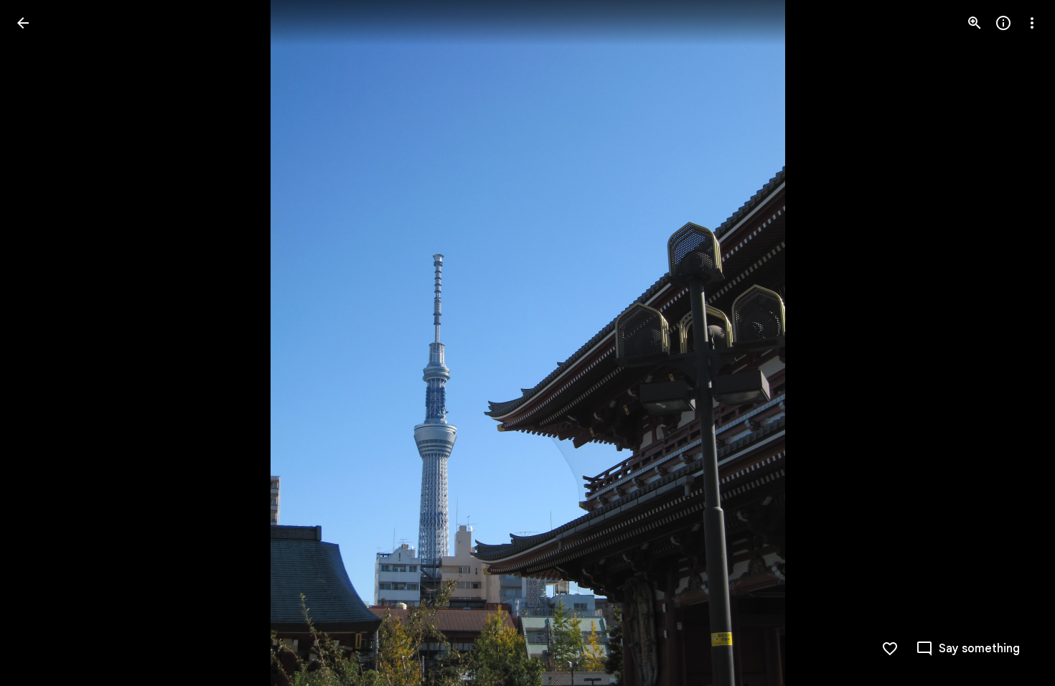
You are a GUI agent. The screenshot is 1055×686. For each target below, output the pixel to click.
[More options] (1032, 23)
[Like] (890, 648)
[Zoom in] (974, 23)
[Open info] (1003, 23)
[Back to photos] (23, 23)
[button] (40, 343)
